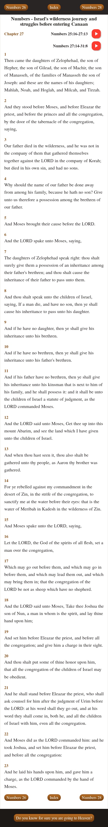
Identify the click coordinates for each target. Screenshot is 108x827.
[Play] (96, 33)
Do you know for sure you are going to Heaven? (54, 817)
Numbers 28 (92, 7)
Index (54, 7)
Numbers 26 (16, 7)
